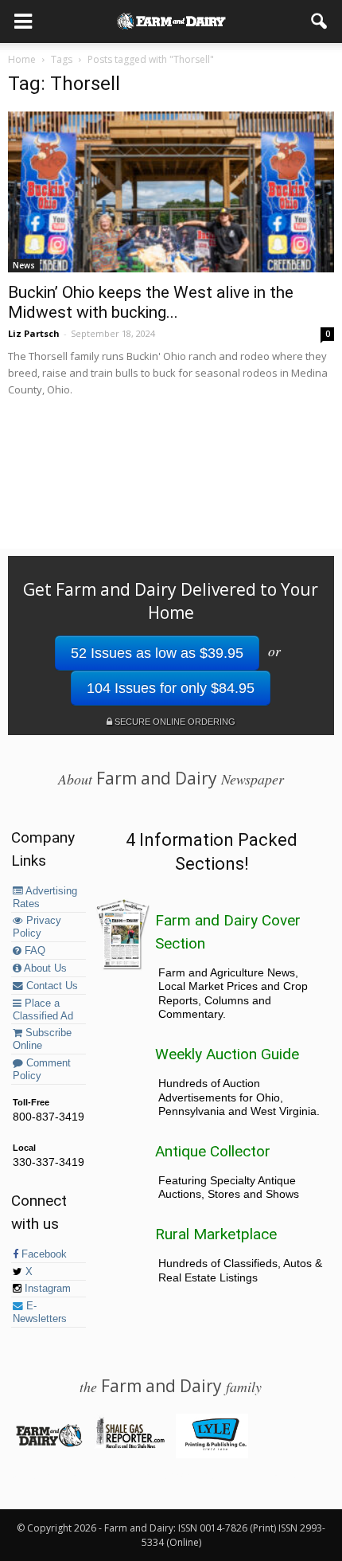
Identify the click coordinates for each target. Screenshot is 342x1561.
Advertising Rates (45, 898)
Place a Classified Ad (43, 1010)
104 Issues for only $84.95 (171, 688)
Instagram (46, 1288)
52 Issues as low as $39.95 (157, 653)
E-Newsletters (40, 1312)
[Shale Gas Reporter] (130, 1445)
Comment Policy (42, 1070)
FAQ (33, 951)
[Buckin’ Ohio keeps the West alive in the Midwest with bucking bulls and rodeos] (171, 191)
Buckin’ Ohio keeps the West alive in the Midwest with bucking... (150, 302)
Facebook (42, 1254)
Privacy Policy (37, 927)
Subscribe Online (42, 1039)
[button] (319, 21)
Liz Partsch (34, 333)
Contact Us (50, 986)
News (24, 265)
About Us (44, 968)
